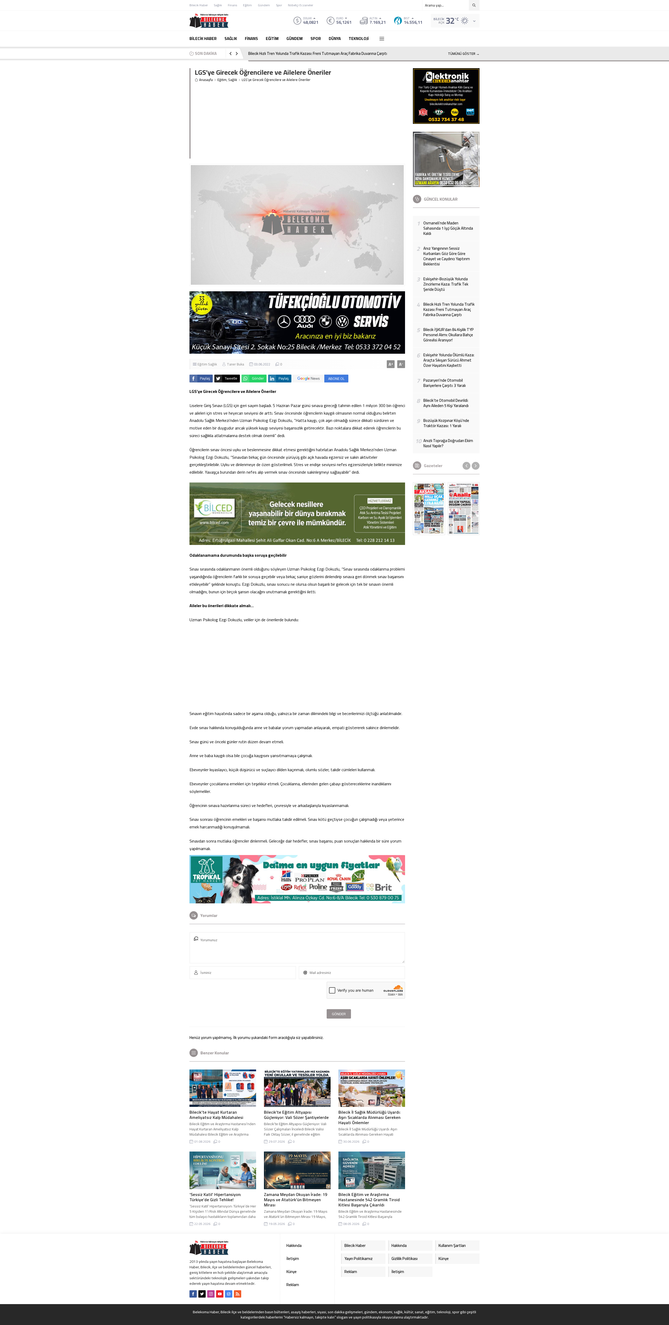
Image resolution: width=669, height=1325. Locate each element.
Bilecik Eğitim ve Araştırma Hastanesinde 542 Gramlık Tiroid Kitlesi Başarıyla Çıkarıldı (369, 1199)
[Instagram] (211, 1294)
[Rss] (237, 1294)
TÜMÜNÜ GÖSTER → (464, 53)
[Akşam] (429, 508)
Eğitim (222, 80)
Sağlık (232, 80)
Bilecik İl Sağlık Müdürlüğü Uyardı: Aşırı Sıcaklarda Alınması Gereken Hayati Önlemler (369, 1117)
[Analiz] (463, 508)
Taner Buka (235, 364)
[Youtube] (219, 1294)
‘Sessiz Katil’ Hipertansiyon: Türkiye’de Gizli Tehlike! (215, 1197)
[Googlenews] (228, 1294)
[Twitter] (202, 1294)
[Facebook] (193, 1294)
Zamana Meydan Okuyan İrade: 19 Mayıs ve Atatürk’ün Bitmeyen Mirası (295, 1199)
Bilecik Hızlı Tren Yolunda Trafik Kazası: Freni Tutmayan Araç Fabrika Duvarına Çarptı (317, 53)
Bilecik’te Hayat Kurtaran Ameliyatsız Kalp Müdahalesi (216, 1114)
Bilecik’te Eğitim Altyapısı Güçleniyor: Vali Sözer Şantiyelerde (296, 1114)
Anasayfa (206, 80)
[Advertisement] (337, 122)
